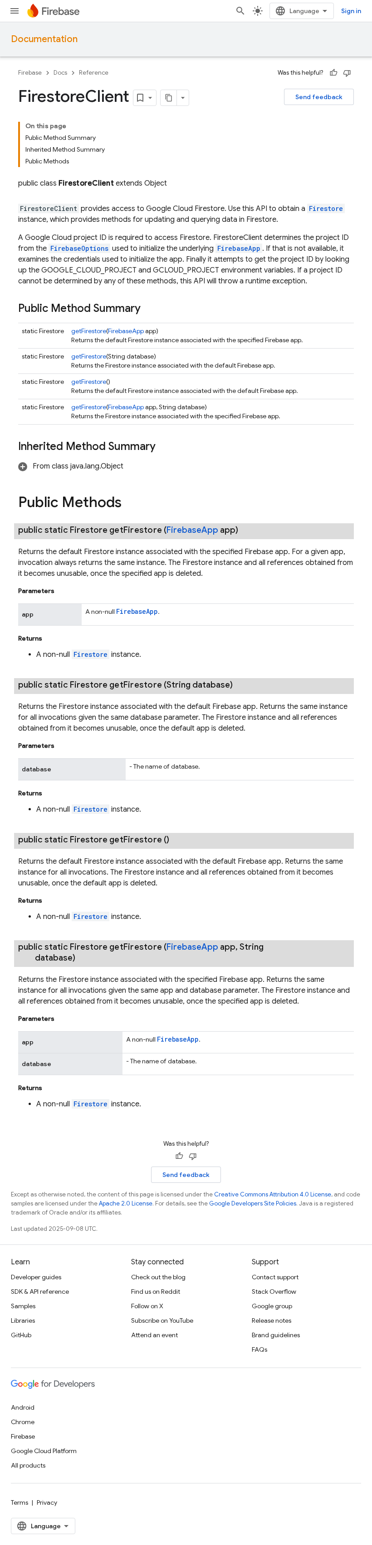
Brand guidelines (276, 1335)
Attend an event (154, 1335)
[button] (70, 466)
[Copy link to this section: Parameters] (63, 590)
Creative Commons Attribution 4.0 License (272, 1194)
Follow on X (147, 1306)
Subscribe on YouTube (162, 1320)
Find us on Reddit (155, 1291)
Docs (60, 73)
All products (28, 1465)
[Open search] (240, 10)
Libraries (23, 1320)
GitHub (21, 1335)
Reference (93, 73)
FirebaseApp (238, 248)
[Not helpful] (347, 73)
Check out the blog (158, 1277)
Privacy (47, 1502)
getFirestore (88, 331)
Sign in (351, 11)
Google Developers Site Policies (252, 1203)
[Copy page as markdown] (169, 97)
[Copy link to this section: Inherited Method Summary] (165, 447)
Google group (272, 1306)
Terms (19, 1502)
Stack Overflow (274, 1291)
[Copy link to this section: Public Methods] (131, 503)
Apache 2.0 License (125, 1203)
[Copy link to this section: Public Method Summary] (150, 309)
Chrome (22, 1422)
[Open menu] (14, 11)
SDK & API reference (40, 1291)
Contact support (275, 1277)
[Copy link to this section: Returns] (51, 638)
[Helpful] (333, 73)
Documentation (44, 39)
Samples (23, 1306)
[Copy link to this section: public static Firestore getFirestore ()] (180, 839)
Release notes (271, 1320)
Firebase (30, 73)
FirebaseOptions (79, 248)
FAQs (259, 1349)
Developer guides (36, 1277)
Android (22, 1407)
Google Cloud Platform (44, 1451)
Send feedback (319, 97)
